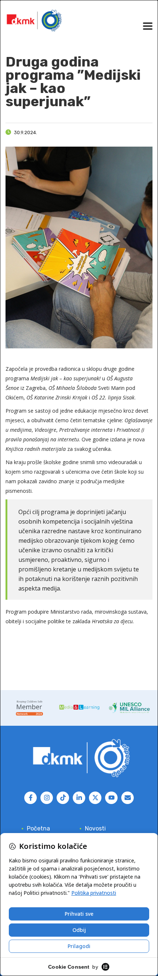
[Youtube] (111, 798)
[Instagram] (46, 798)
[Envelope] (127, 798)
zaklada (81, 621)
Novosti (95, 828)
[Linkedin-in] (79, 798)
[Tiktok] (63, 798)
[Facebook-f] (30, 798)
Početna (38, 828)
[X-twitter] (95, 798)
